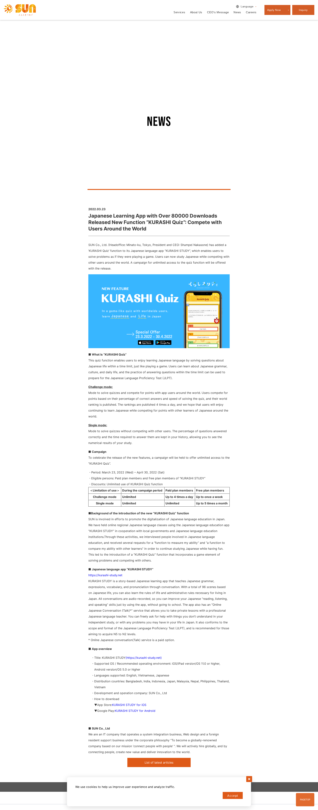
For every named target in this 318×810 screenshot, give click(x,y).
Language (247, 6)
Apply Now (274, 9)
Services (179, 12)
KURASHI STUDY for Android (135, 711)
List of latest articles (159, 762)
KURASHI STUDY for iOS (129, 705)
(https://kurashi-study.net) (144, 657)
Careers (251, 12)
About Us (196, 12)
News (237, 12)
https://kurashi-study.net (105, 575)
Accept (232, 795)
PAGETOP (305, 799)
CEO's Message (218, 12)
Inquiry (303, 9)
